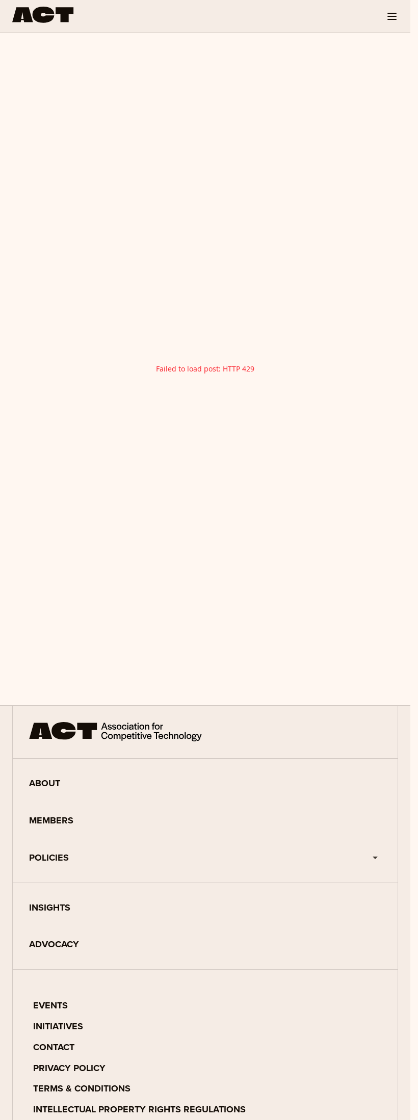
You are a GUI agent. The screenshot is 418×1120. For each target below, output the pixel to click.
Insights (49, 907)
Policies (49, 857)
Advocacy (54, 944)
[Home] (43, 15)
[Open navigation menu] (392, 16)
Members (51, 820)
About (44, 783)
